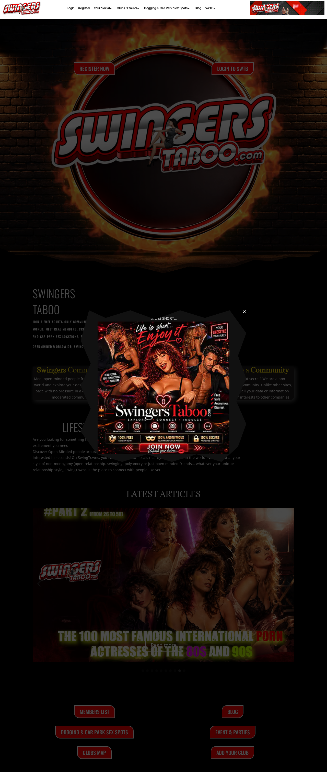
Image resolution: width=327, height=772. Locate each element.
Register (84, 8)
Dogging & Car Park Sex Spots (166, 8)
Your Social (102, 8)
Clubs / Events (127, 8)
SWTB (209, 8)
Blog (198, 8)
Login (70, 8)
